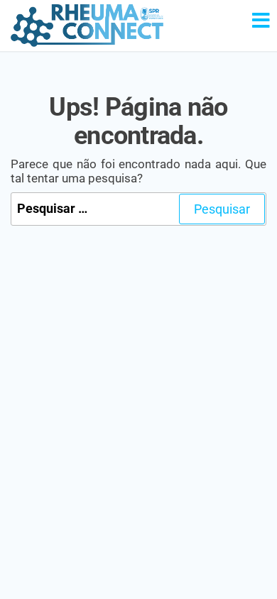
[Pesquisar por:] (138, 209)
